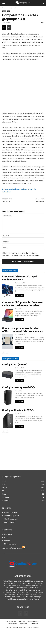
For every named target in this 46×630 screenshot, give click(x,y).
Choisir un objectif (10, 519)
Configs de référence (10, 359)
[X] (26, 613)
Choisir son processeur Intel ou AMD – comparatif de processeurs (22, 330)
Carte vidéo (21, 621)
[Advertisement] (23, 86)
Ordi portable (23, 624)
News (10, 8)
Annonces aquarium (11, 516)
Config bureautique (33, 621)
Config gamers (12, 624)
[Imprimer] (9, 27)
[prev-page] (3, 352)
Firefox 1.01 (6, 202)
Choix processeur (11, 621)
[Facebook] (20, 613)
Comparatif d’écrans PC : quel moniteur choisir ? (19, 278)
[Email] (4, 27)
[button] (3, 3)
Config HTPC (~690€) (14, 364)
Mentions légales (10, 544)
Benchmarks (39, 202)
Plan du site (8, 534)
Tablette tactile (33, 624)
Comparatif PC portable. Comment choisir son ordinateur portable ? (22, 304)
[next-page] (7, 352)
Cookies (7, 541)
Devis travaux (9, 522)
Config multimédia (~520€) (18, 410)
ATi (15, 8)
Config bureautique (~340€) (18, 387)
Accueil (4, 8)
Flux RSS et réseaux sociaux (12, 548)
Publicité (7, 537)
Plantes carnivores (10, 512)
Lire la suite (19, 295)
